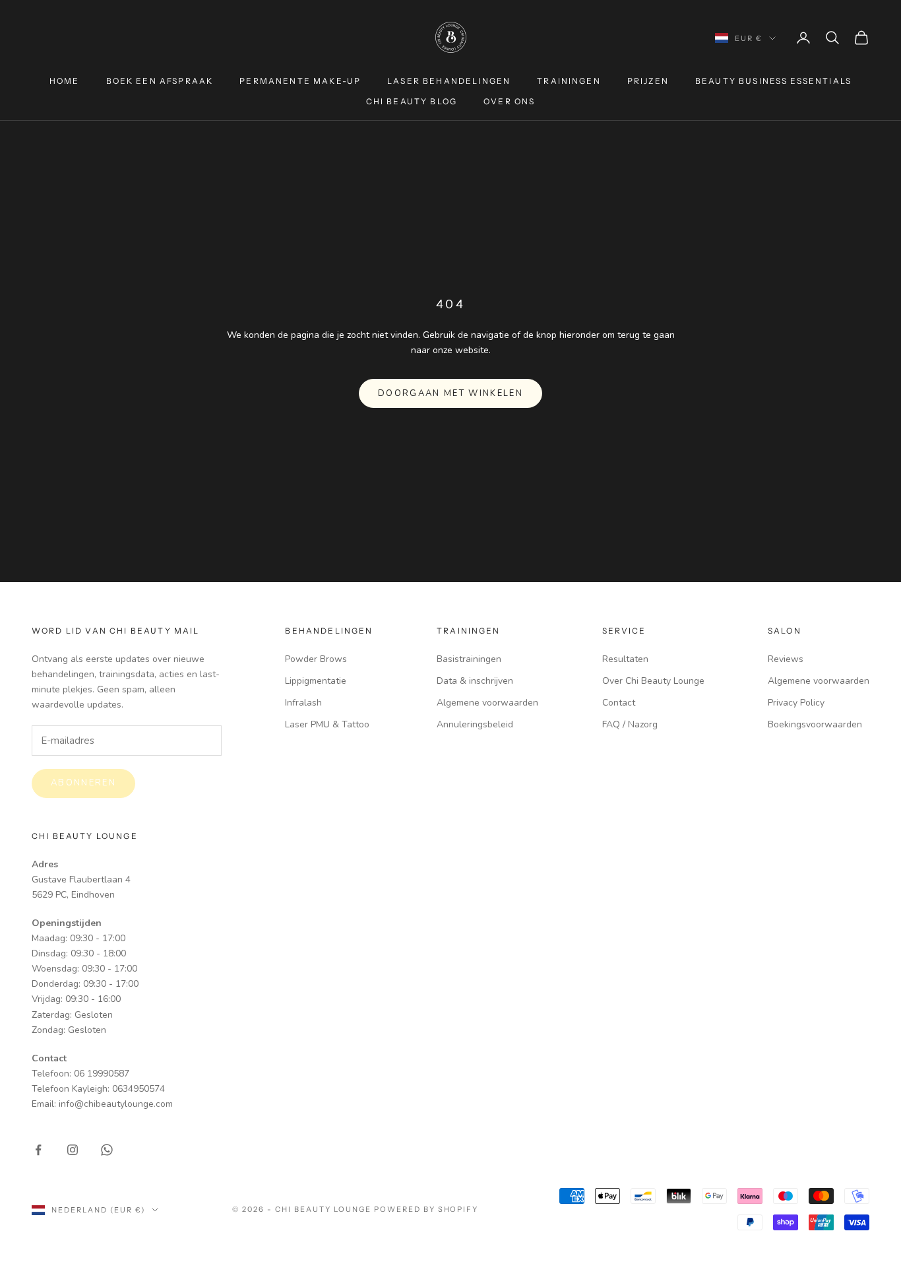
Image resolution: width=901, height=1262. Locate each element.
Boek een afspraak (160, 81)
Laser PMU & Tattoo (327, 724)
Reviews (785, 659)
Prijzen (648, 81)
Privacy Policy (796, 702)
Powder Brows (316, 659)
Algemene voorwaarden (487, 702)
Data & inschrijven (475, 681)
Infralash (303, 702)
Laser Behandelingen (449, 81)
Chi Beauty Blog (411, 101)
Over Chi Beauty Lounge (653, 681)
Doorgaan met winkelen (450, 393)
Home (64, 81)
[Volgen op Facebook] (38, 1149)
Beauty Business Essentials (773, 81)
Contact (618, 702)
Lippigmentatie (315, 681)
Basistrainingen (469, 659)
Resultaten (625, 659)
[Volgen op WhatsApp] (106, 1149)
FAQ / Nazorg (630, 724)
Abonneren (83, 783)
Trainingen (569, 81)
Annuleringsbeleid (475, 724)
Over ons (509, 101)
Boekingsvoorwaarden (815, 724)
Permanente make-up (300, 81)
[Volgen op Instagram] (72, 1149)
